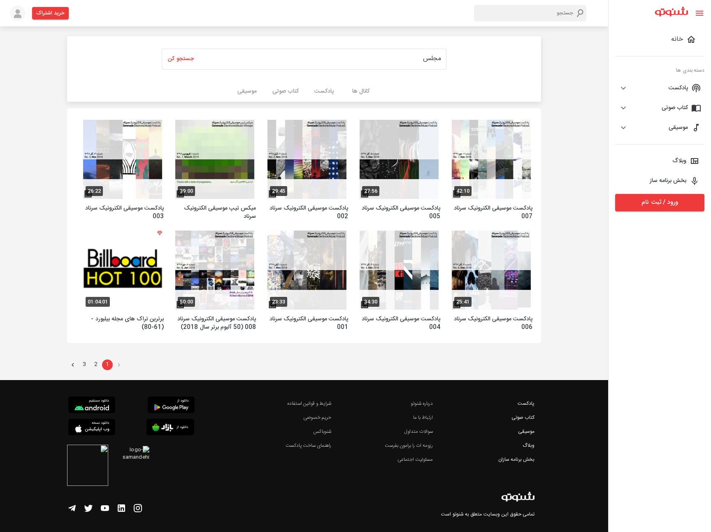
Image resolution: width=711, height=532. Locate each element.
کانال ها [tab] (360, 91)
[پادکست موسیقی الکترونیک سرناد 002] (307, 170)
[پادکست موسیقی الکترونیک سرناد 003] (122, 170)
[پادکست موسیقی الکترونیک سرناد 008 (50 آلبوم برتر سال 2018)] (215, 281)
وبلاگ (528, 445)
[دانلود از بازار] (170, 428)
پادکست (526, 403)
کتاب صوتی (522, 417)
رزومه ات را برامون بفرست (409, 445)
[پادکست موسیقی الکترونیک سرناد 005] (399, 170)
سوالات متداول (418, 431)
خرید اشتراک (50, 13)
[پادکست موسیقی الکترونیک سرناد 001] (307, 281)
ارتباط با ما (423, 417)
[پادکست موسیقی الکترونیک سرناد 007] (491, 170)
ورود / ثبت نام (659, 202)
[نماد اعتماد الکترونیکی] (87, 466)
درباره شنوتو (422, 403)
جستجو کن (180, 59)
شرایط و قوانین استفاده (309, 403)
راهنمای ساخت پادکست (308, 445)
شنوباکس (322, 431)
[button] (659, 88)
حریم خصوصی (317, 417)
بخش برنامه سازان (516, 459)
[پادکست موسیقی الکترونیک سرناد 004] (399, 281)
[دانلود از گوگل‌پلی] (171, 406)
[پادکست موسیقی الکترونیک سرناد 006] (491, 281)
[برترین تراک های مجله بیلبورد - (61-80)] (122, 281)
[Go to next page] (72, 364)
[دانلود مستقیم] (91, 406)
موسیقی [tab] (247, 91)
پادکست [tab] (324, 91)
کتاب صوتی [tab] (285, 91)
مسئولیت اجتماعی (415, 459)
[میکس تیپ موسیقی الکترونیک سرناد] (215, 170)
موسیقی (526, 431)
